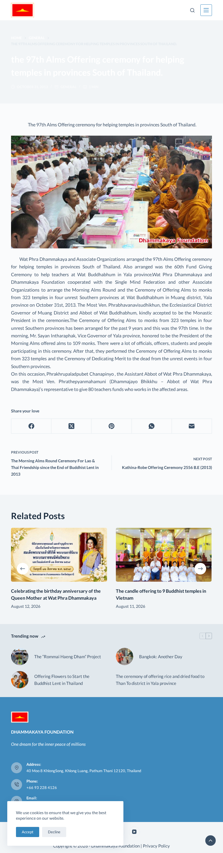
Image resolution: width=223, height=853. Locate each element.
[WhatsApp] (152, 426)
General (68, 87)
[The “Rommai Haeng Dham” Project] (19, 656)
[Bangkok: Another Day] (124, 656)
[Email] (192, 426)
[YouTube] (134, 831)
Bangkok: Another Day (160, 656)
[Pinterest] (111, 426)
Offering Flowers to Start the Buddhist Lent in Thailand (61, 680)
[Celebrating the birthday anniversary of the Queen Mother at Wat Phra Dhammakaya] (59, 555)
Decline (54, 832)
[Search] (192, 10)
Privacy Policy (156, 845)
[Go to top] (210, 840)
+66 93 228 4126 (41, 787)
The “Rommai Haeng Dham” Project (67, 656)
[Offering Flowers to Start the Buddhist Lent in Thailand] (19, 679)
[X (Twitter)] (71, 426)
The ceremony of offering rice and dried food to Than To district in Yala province (160, 680)
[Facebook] (31, 426)
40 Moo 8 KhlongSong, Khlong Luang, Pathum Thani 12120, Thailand (83, 770)
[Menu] (206, 10)
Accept (27, 832)
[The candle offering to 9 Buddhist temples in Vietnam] (164, 555)
